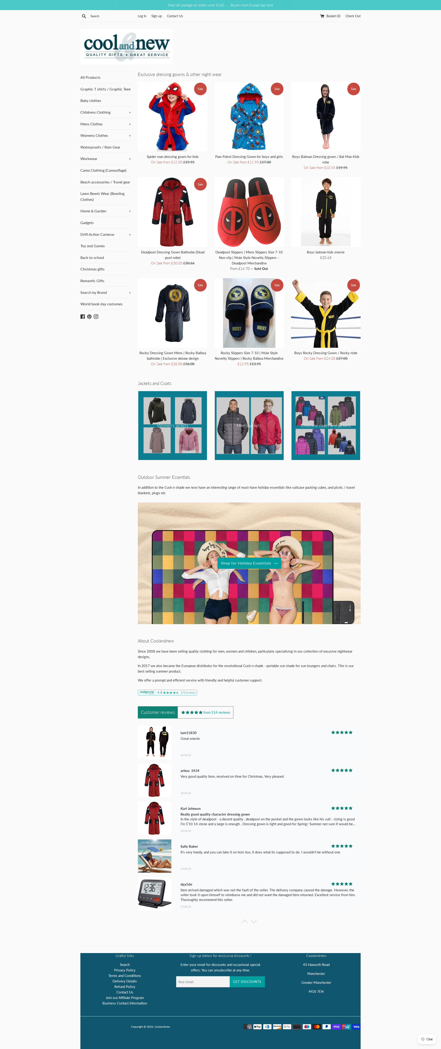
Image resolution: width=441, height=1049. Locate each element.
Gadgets (87, 222)
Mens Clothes (105, 124)
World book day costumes (101, 304)
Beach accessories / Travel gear (105, 182)
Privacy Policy (125, 970)
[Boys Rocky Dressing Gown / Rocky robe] (326, 313)
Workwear (105, 158)
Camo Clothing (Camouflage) (103, 170)
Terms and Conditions (124, 975)
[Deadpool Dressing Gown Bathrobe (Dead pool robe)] (172, 212)
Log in (142, 16)
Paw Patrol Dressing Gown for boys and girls (249, 156)
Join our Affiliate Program (125, 998)
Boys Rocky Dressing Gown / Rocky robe (325, 353)
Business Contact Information (124, 1003)
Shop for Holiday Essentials (246, 563)
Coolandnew (162, 1026)
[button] (244, 922)
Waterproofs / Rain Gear (100, 147)
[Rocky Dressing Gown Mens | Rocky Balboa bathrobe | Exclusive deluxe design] (172, 313)
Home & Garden (105, 211)
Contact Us (175, 16)
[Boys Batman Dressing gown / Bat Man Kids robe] (326, 116)
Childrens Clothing (105, 112)
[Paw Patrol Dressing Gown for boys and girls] (249, 116)
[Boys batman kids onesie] (326, 212)
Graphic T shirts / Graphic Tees (105, 89)
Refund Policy (124, 986)
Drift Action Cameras (105, 234)
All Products (90, 77)
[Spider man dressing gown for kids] (172, 116)
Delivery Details (125, 981)
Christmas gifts (92, 269)
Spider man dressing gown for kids (173, 156)
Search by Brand (105, 292)
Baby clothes (90, 100)
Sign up (156, 16)
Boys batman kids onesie (326, 252)
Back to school (92, 257)
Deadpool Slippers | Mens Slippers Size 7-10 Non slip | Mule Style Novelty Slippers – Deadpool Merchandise (249, 257)
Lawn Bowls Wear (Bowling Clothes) (102, 196)
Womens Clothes (105, 135)
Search (125, 964)
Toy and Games (92, 246)
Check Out (353, 16)
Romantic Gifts (92, 280)
